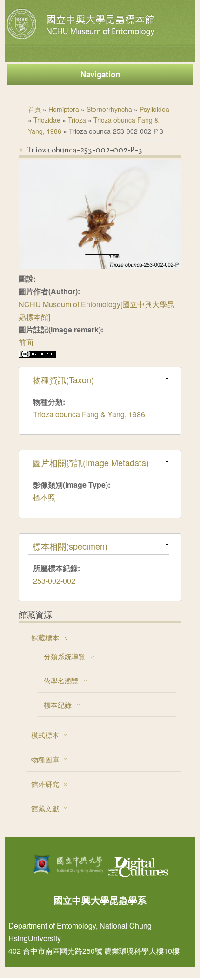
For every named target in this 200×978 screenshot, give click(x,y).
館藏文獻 (45, 808)
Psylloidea (154, 109)
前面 (26, 342)
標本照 (44, 497)
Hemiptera (63, 109)
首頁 (34, 109)
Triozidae (46, 119)
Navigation (100, 74)
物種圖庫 (45, 759)
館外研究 (45, 784)
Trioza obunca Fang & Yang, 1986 (89, 414)
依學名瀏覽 (61, 680)
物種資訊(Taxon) (63, 379)
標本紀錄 (58, 704)
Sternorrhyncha (109, 109)
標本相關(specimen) (70, 546)
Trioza (77, 119)
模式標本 (45, 735)
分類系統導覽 (65, 656)
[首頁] (82, 39)
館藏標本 (45, 637)
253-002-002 (54, 580)
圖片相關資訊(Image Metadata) (91, 462)
